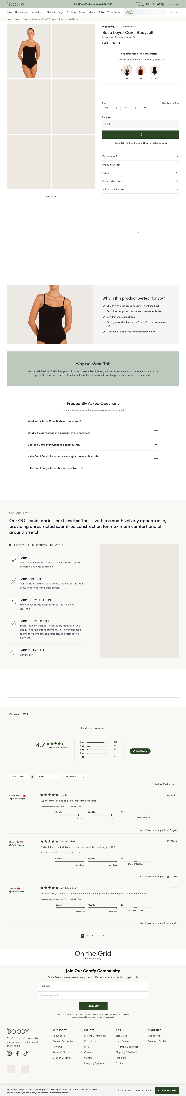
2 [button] (87, 936)
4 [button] (98, 936)
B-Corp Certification (95, 1035)
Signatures (90, 1057)
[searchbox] (19, 776)
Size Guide (121, 1035)
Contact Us (121, 1063)
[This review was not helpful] (173, 830)
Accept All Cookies (167, 1090)
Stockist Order (154, 1035)
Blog (86, 1046)
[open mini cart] (177, 12)
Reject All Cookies (144, 1090)
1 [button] (82, 936)
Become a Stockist (157, 1041)
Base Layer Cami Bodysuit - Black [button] (69, 806)
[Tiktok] (25, 1053)
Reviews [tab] (14, 714)
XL (145, 108)
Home (9, 19)
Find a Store (122, 1057)
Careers (88, 1052)
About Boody (59, 1035)
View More (51, 196)
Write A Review (140, 751)
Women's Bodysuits (48, 19)
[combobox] (48, 776)
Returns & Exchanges (127, 1046)
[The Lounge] (159, 4)
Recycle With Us (61, 1052)
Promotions (90, 1041)
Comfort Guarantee (63, 1041)
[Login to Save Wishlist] (171, 12)
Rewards (57, 1046)
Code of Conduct (61, 1057)
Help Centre (122, 1041)
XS (106, 108)
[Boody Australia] (16, 4)
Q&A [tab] (25, 714)
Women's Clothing (31, 19)
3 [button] (92, 936)
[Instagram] (9, 1053)
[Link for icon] (11, 1069)
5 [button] (103, 936)
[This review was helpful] (168, 830)
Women (18, 19)
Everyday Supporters (95, 1063)
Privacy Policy (105, 1014)
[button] (98, 743)
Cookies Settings (124, 1090)
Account (175, 4)
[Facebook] (17, 1053)
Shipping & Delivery (126, 1052)
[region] (93, 1090)
